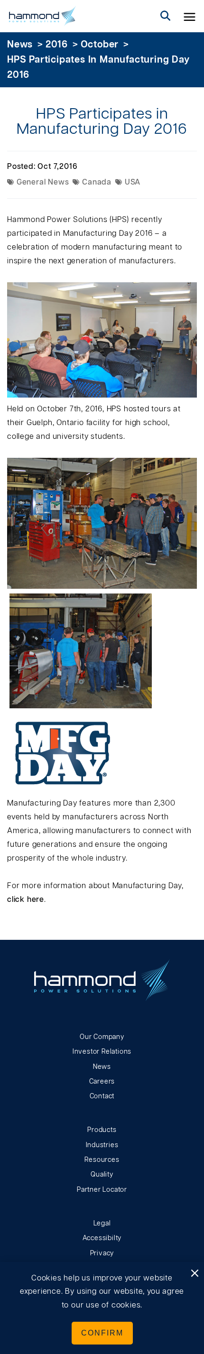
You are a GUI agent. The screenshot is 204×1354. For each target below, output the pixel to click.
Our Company (102, 1037)
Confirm (102, 1333)
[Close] (194, 1274)
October (100, 44)
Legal (102, 1223)
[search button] (166, 16)
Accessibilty (102, 1238)
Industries (102, 1145)
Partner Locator (102, 1190)
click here (25, 899)
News (20, 44)
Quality (102, 1174)
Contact (102, 1096)
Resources (101, 1160)
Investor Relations (102, 1051)
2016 (57, 44)
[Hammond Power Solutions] (42, 16)
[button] (190, 16)
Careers (102, 1081)
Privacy (102, 1253)
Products (101, 1130)
